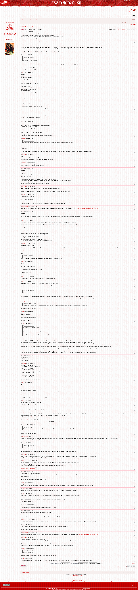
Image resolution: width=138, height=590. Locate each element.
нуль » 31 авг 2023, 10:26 (29, 550)
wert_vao (24, 504)
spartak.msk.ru (86, 588)
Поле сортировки (74, 563)
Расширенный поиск (131, 16)
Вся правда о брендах (77, 580)
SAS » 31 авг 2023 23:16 (29, 57)
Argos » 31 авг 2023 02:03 (29, 255)
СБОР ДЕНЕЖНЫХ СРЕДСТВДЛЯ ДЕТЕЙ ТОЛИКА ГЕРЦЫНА (10, 34)
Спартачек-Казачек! (26, 419)
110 (134, 29)
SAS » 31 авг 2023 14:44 (29, 445)
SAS (23, 72)
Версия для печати (134, 19)
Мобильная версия (132, 19)
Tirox (23, 488)
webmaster (133, 584)
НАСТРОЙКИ (10, 27)
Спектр (23, 400)
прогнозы (103, 6)
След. (133, 563)
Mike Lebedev (25, 206)
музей (127, 6)
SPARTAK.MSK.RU (53, 588)
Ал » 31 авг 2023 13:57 (29, 427)
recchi (23, 31)
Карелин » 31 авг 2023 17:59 (30, 303)
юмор (121, 6)
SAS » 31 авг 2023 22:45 (29, 140)
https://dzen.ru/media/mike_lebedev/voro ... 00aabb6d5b (89, 534)
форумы (93, 6)
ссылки (134, 6)
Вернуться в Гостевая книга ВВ (27, 569)
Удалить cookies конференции (115, 572)
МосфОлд (24, 67)
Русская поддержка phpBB (78, 575)
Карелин (24, 44)
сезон (11, 6)
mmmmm (24, 111)
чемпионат (20, 6)
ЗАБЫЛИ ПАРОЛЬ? (10, 29)
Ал (23, 54)
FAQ (123, 22)
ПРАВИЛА (10, 25)
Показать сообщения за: (55, 563)
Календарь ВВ (132, 24)
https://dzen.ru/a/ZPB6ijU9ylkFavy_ (28, 468)
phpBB (75, 574)
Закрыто (21, 29)
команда (47, 6)
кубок (29, 6)
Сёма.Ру (133, 585)
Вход (134, 22)
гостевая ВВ (83, 6)
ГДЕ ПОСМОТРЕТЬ (10, 22)
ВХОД (10, 24)
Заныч (23, 548)
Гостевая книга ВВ (34, 19)
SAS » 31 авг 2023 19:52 (29, 325)
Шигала (24, 276)
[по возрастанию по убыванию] (95, 563)
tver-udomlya (25, 436)
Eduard (23, 194)
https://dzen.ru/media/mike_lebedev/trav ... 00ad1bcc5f (88, 208)
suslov (23, 558)
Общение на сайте (25, 19)
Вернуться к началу (134, 42)
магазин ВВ (70, 6)
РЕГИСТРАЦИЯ (9, 28)
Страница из (121, 29)
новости (4, 6)
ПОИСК (9, 26)
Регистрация (128, 22)
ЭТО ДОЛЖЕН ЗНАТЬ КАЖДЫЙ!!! (10, 20)
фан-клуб (113, 6)
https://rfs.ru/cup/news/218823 (37, 416)
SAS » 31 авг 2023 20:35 (29, 290)
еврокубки (37, 6)
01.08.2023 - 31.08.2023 (26, 26)
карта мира (58, 6)
